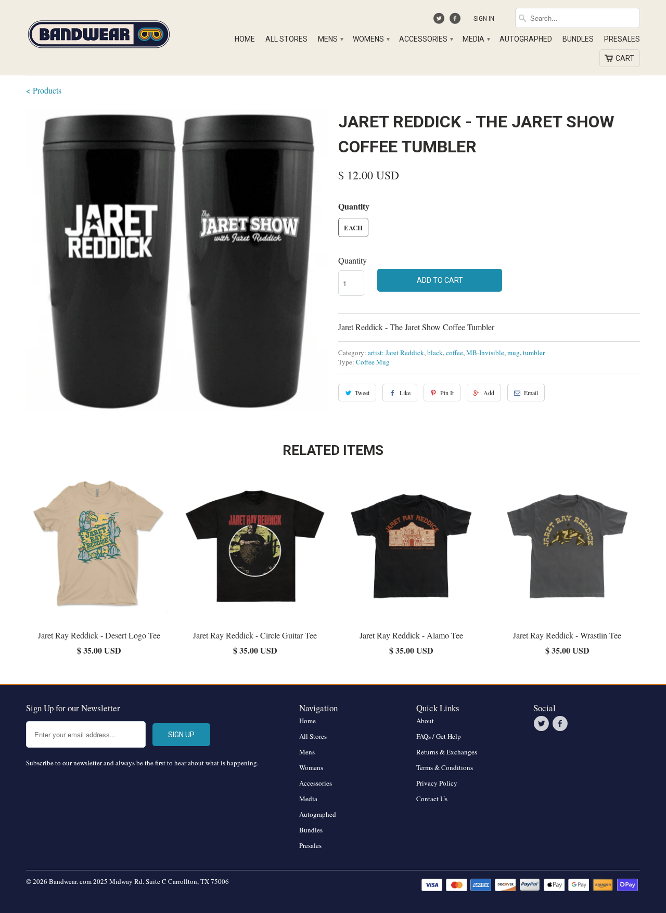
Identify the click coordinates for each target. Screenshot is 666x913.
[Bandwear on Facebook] (456, 20)
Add (488, 392)
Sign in (483, 18)
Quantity (352, 260)
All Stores (286, 39)
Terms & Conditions (444, 767)
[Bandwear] (99, 32)
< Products (43, 90)
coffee (454, 352)
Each (353, 227)
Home (245, 39)
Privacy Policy (436, 783)
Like (405, 392)
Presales (622, 39)
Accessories (425, 39)
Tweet (362, 392)
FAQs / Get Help (438, 736)
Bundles (578, 39)
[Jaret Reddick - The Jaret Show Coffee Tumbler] (177, 260)
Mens (330, 39)
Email (531, 392)
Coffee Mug (373, 362)
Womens (371, 39)
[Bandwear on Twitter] (440, 20)
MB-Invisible (485, 352)
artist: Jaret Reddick (396, 352)
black (435, 352)
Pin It (447, 392)
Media (476, 39)
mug (513, 352)
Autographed (525, 39)
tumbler (534, 352)
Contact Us (431, 798)
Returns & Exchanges (446, 752)
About (425, 720)
